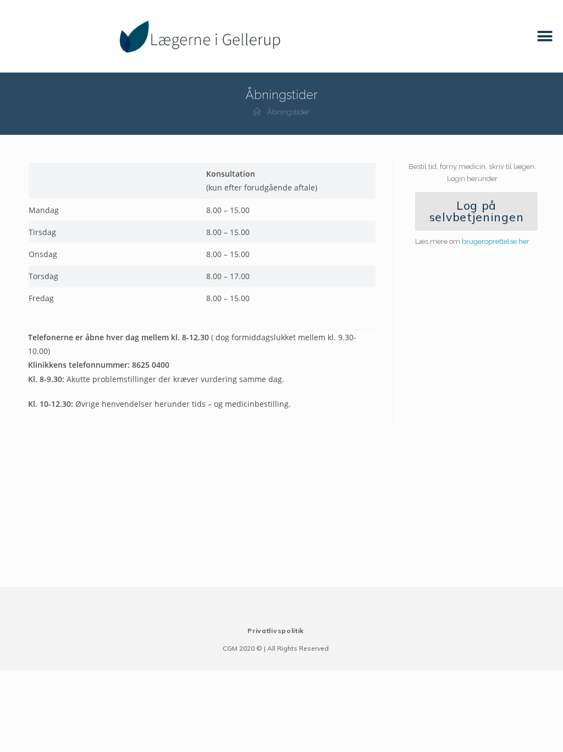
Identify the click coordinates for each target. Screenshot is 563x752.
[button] (545, 36)
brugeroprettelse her (495, 241)
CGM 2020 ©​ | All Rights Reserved (276, 648)
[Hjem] (257, 112)
